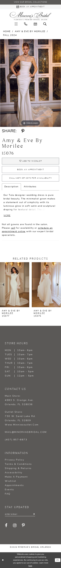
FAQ (7, 494)
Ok (57, 560)
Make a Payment (16, 477)
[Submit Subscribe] (34, 514)
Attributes (30, 187)
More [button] (7, 216)
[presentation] (14, 284)
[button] (16, 24)
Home (7, 31)
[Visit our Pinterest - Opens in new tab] (23, 525)
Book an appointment (30, 170)
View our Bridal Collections (30, 2)
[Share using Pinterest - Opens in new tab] (23, 131)
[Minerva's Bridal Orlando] (30, 16)
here (30, 566)
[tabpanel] (30, 83)
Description (11, 187)
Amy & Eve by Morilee (30, 31)
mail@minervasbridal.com (26, 432)
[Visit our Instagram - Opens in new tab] (15, 525)
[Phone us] (25, 24)
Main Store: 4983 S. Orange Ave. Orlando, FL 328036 (19, 400)
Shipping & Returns (18, 468)
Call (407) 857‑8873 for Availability (30, 178)
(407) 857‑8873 (16, 440)
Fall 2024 (10, 35)
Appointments (14, 485)
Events (9, 490)
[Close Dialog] (3, 560)
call (13, 228)
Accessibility (13, 473)
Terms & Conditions (18, 464)
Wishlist (10, 481)
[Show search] (45, 24)
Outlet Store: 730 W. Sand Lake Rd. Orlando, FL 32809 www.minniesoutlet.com (22, 418)
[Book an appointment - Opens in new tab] (35, 24)
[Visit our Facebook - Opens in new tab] (6, 525)
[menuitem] (16, 24)
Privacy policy (14, 460)
